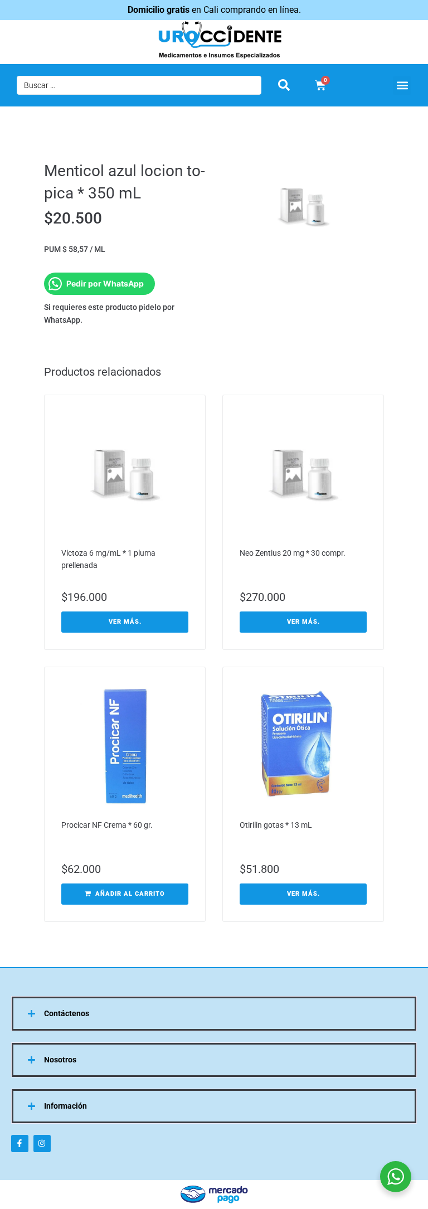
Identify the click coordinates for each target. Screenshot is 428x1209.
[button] (402, 85)
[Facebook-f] (19, 1143)
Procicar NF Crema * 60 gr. (107, 824)
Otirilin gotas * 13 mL (276, 824)
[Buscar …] (139, 85)
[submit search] (284, 85)
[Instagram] (42, 1143)
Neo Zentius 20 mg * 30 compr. (293, 552)
